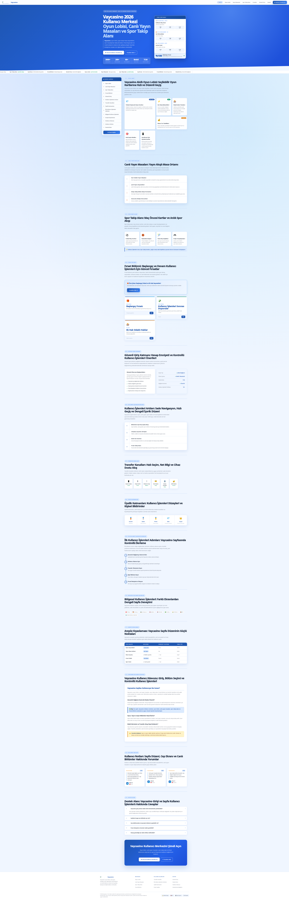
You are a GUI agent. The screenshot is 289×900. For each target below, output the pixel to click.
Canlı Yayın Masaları (109, 86)
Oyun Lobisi (227, 2)
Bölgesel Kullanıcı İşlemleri (111, 114)
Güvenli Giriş (262, 2)
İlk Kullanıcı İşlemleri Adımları (109, 110)
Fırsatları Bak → (131, 52)
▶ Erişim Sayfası (112, 132)
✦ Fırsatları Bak (166, 859)
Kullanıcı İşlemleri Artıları (110, 99)
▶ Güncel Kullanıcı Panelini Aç (113, 52)
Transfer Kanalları (108, 103)
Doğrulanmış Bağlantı (177, 887)
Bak (151, 313)
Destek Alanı (107, 127)
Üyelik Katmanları (108, 106)
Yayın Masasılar (236, 2)
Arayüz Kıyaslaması (109, 117)
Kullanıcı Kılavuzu (108, 121)
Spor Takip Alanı (246, 2)
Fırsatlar (255, 2)
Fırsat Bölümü (107, 93)
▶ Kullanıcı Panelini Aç (279, 2)
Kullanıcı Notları (108, 124)
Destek (269, 2)
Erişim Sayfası (157, 887)
